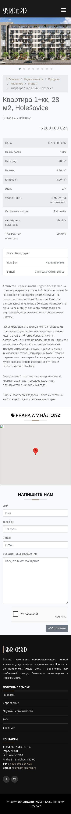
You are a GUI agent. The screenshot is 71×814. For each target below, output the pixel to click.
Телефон (8, 522)
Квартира (17, 83)
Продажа (54, 79)
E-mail (7, 538)
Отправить (58, 628)
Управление (11, 703)
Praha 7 (33, 83)
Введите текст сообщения (20, 553)
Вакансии (9, 727)
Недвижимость (33, 79)
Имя (5, 506)
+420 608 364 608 (21, 763)
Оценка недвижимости (18, 711)
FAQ (5, 719)
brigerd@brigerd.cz (24, 768)
